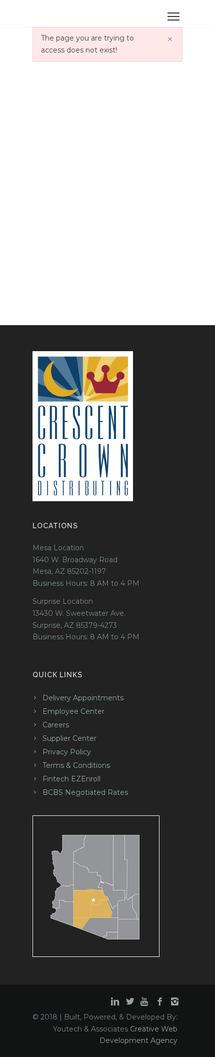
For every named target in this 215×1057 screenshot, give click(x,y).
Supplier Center (69, 738)
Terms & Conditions (76, 765)
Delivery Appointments (83, 697)
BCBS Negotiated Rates (85, 792)
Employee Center (73, 711)
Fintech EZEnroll (71, 778)
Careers (55, 724)
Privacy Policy (66, 751)
